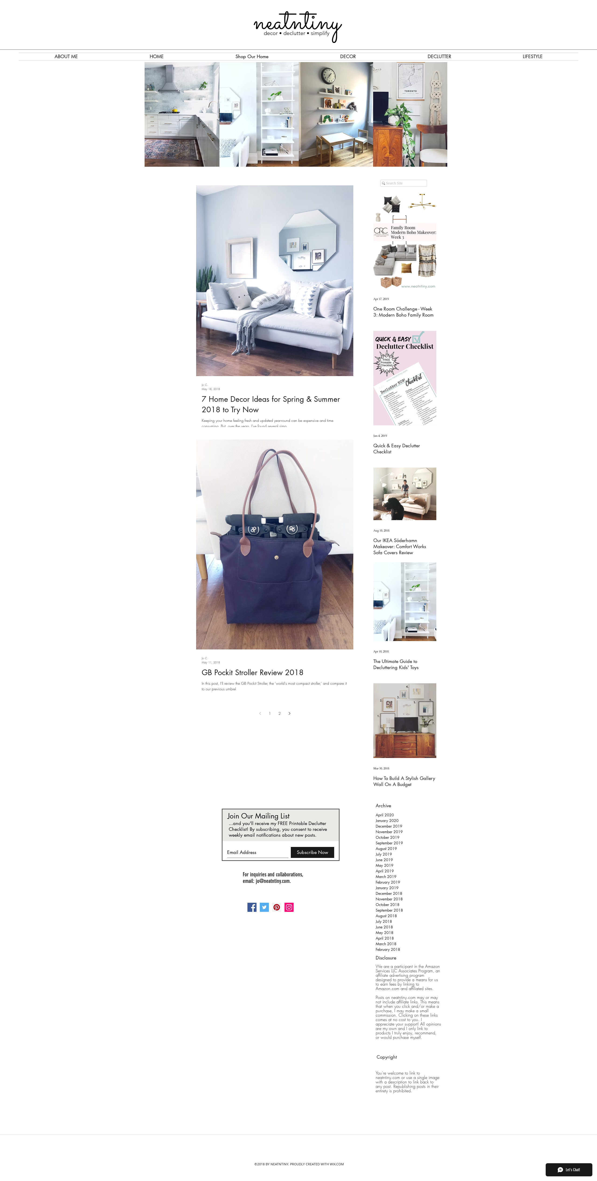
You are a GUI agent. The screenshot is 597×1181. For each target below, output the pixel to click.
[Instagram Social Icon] (289, 907)
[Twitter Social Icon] (264, 907)
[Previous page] (260, 713)
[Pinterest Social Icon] (276, 907)
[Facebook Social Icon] (252, 907)
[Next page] (289, 713)
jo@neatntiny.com (273, 881)
